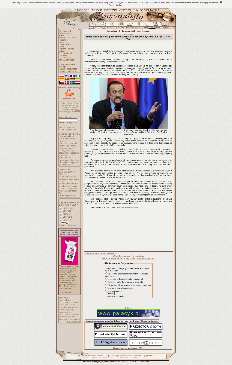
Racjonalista (94, 358)
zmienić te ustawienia (190, 3)
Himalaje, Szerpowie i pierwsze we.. (69, 163)
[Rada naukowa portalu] (155, 26)
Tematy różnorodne (67, 60)
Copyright (105, 358)
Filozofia (62, 40)
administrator (137, 358)
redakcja (127, 358)
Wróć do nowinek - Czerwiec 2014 (118, 258)
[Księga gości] (130, 26)
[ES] (61, 79)
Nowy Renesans (65, 288)
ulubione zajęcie (66, 136)
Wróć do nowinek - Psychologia (128, 256)
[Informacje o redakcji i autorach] (147, 26)
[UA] (77, 79)
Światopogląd (65, 31)
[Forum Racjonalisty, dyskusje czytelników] (95, 26)
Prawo (61, 47)
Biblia (61, 35)
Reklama (121, 356)
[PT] (67, 79)
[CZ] (61, 82)
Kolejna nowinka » (146, 258)
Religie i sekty (65, 33)
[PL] (61, 76)
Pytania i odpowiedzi (68, 69)
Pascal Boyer (73, 321)
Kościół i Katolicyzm (67, 38)
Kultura (62, 51)
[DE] (72, 79)
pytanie (62, 141)
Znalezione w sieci (67, 64)
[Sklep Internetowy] (121, 26)
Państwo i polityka (66, 49)
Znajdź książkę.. (65, 292)
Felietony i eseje (66, 53)
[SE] (72, 82)
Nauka (62, 42)
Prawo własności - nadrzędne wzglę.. (67, 149)
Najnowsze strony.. (67, 127)
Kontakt (150, 356)
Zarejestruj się (139, 356)
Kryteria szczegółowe (68, 123)
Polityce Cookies (116, 5)
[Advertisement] (128, 230)
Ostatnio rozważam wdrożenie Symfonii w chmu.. (69, 178)
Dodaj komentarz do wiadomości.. (100, 253)
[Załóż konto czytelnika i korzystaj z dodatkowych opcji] (164, 26)
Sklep (129, 356)
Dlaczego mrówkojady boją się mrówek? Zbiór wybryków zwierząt (67, 271)
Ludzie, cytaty (65, 58)
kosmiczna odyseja (68, 146)
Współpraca (64, 67)
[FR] (72, 76)
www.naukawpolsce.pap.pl (128, 207)
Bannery (100, 356)
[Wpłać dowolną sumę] (69, 96)
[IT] (77, 76)
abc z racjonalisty (67, 138)
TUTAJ (140, 348)
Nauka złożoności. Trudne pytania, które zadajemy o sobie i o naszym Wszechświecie (68, 281)
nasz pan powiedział (68, 143)
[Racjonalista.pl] (116, 21)
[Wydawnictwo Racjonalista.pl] (139, 26)
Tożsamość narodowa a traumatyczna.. (69, 154)
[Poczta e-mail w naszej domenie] (103, 26)
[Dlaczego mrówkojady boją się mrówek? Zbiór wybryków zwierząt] (69, 264)
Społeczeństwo (65, 44)
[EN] (67, 76)
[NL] (77, 82)
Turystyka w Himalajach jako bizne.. (69, 158)
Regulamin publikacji (87, 356)
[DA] (67, 82)
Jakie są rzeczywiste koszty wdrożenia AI (68, 184)
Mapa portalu (111, 356)
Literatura (63, 55)
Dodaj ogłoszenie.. (68, 195)
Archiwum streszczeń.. (68, 129)
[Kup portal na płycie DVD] (112, 26)
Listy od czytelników (67, 71)
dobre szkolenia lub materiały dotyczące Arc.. (68, 190)
